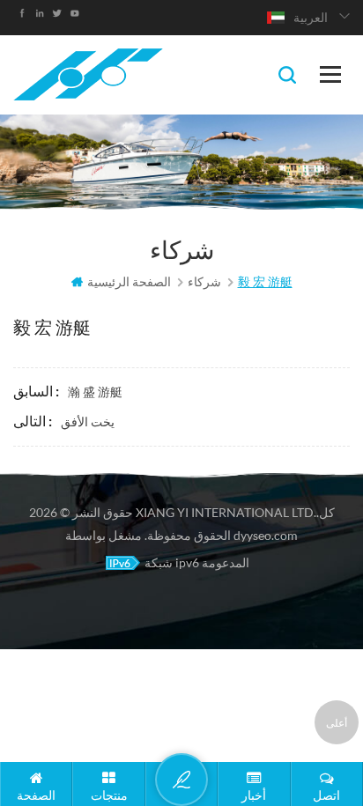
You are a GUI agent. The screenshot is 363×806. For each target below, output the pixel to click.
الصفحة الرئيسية (129, 281)
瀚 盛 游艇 (95, 391)
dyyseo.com (265, 535)
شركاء (204, 281)
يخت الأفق (88, 421)
